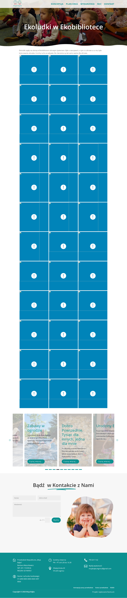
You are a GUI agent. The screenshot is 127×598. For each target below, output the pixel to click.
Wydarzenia (87, 4)
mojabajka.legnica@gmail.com (100, 569)
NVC (99, 4)
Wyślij (56, 520)
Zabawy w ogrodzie (24, 428)
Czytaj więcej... (24, 461)
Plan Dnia (72, 4)
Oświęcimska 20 (59, 568)
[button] (117, 440)
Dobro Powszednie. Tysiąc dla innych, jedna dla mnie (61, 434)
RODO (112, 588)
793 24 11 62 (93, 560)
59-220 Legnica (58, 571)
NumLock (110, 592)
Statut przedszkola (101, 588)
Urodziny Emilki (97, 425)
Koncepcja (57, 4)
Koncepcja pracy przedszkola (83, 588)
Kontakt (109, 4)
